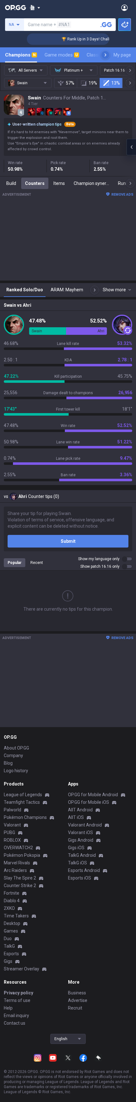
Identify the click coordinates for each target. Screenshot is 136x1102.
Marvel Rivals (17, 862)
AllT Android (80, 809)
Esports (11, 953)
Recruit (75, 1007)
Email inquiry (16, 1015)
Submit (68, 541)
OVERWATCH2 (18, 847)
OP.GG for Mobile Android (93, 794)
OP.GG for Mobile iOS (88, 802)
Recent (36, 562)
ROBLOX (12, 840)
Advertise (77, 1000)
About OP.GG (16, 747)
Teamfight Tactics (22, 802)
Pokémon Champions (25, 817)
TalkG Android (82, 855)
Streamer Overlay (21, 968)
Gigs (8, 961)
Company (13, 755)
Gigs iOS (76, 847)
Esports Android (84, 870)
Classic (97, 55)
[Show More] (34, 7)
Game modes (61, 55)
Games (11, 930)
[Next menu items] (105, 54)
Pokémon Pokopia (22, 855)
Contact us (14, 1023)
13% (115, 83)
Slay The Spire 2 (20, 877)
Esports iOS (79, 877)
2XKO (9, 908)
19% (93, 83)
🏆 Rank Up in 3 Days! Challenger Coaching (94, 39)
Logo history (16, 770)
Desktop (12, 923)
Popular (15, 562)
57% (70, 83)
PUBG (9, 832)
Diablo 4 (12, 900)
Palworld (12, 809)
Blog (8, 763)
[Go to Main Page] (15, 7)
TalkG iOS (77, 862)
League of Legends (23, 794)
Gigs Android (80, 840)
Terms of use (17, 1000)
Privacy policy (18, 992)
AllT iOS (76, 817)
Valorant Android (85, 824)
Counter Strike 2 (20, 885)
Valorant (12, 824)
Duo (8, 938)
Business (77, 992)
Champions (20, 55)
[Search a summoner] (106, 24)
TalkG (9, 946)
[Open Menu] (124, 7)
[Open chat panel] (131, 147)
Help (8, 1007)
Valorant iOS (80, 832)
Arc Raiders (15, 870)
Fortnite (11, 893)
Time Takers (16, 915)
